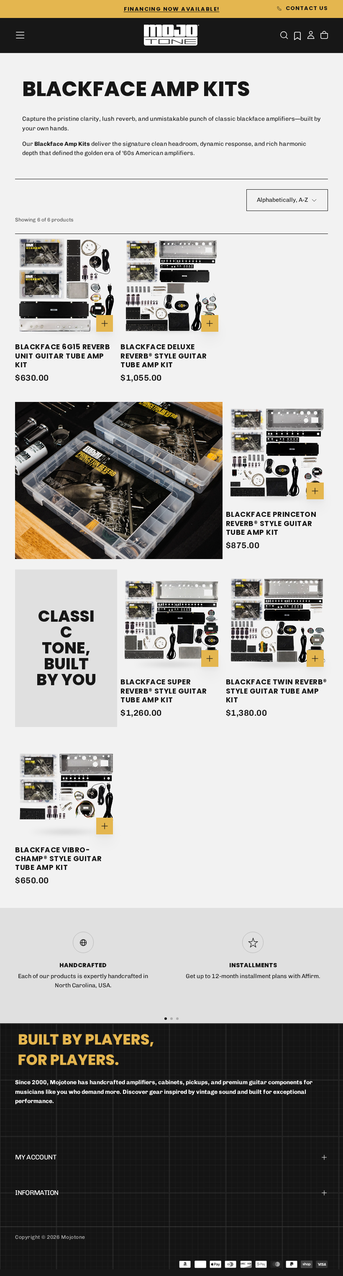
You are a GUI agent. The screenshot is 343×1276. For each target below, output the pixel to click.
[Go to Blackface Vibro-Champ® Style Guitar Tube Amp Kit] (66, 788)
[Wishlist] (297, 35)
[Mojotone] (85, 1049)
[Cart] (324, 36)
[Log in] (311, 36)
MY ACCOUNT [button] (35, 1157)
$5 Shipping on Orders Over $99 (171, 9)
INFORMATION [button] (36, 1193)
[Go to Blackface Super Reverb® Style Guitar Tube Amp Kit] (171, 620)
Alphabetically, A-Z (282, 199)
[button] (20, 35)
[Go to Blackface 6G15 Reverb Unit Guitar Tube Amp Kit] (66, 285)
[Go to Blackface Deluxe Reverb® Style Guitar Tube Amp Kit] (171, 285)
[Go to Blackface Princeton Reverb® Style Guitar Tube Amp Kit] (277, 453)
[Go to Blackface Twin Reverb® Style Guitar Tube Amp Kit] (277, 620)
